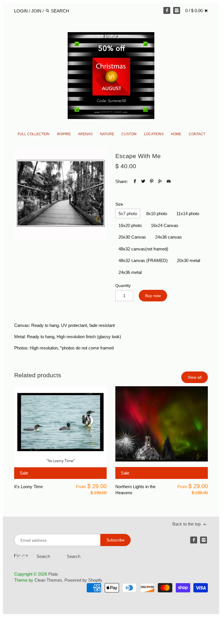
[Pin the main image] (151, 181)
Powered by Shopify (83, 580)
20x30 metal (188, 260)
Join (36, 10)
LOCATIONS (154, 134)
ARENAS (85, 134)
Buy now (153, 295)
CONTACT (197, 134)
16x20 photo (130, 225)
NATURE (107, 134)
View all (194, 377)
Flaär (53, 574)
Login (21, 10)
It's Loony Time (28, 486)
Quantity (123, 285)
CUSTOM (128, 134)
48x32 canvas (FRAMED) (143, 260)
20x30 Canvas (132, 237)
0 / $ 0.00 (194, 10)
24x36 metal (130, 272)
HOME (176, 134)
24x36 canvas (168, 237)
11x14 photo (187, 213)
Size (119, 204)
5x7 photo (128, 213)
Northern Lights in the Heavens (135, 489)
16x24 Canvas (164, 225)
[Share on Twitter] (143, 181)
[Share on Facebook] (135, 181)
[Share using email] (168, 181)
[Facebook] (166, 10)
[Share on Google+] (160, 181)
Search (43, 556)
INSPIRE (64, 134)
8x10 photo (156, 213)
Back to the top (187, 523)
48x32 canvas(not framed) (143, 248)
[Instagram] (176, 10)
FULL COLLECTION (33, 134)
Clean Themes (48, 580)
